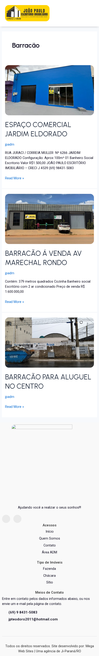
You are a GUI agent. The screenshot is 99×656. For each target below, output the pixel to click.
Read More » (14, 178)
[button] (89, 13)
